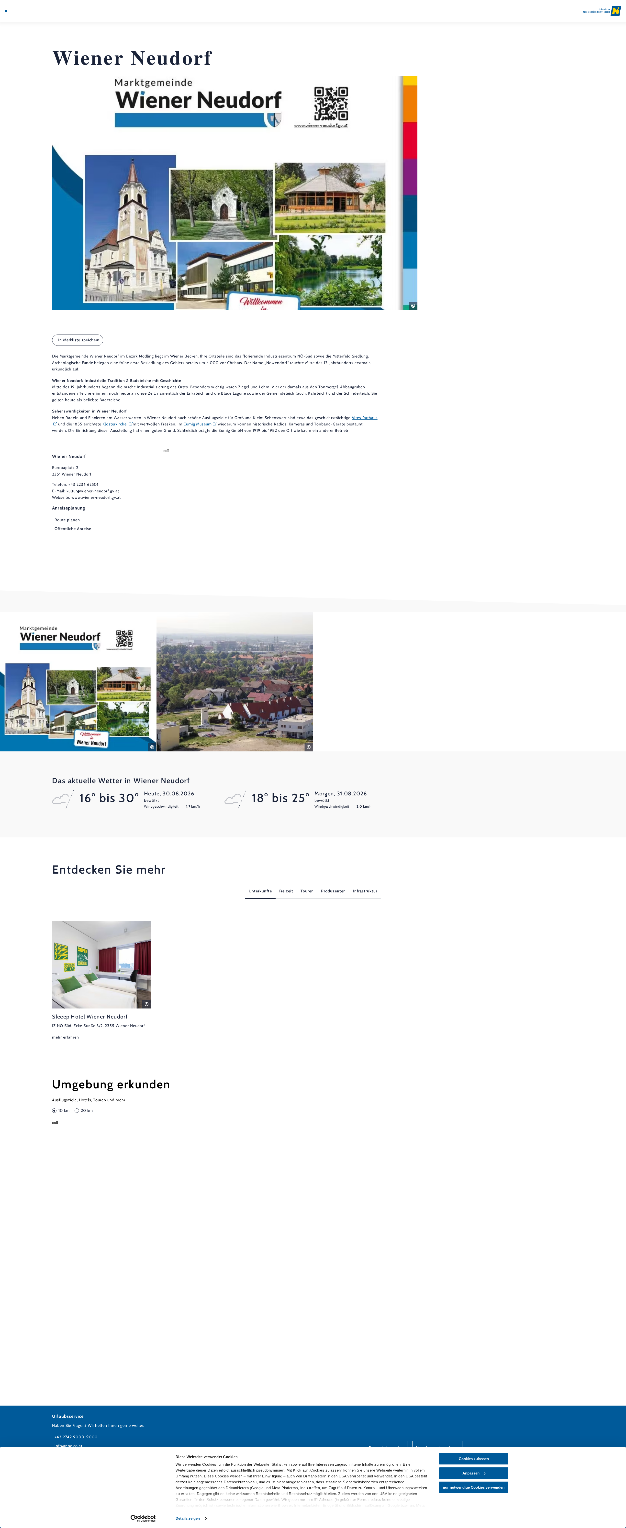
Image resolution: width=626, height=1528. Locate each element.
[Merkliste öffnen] (27, 11)
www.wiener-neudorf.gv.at (96, 497)
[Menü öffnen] (6, 11)
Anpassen (471, 1473)
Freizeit (286, 891)
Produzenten (333, 891)
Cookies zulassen (474, 1459)
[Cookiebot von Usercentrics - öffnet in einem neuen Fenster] (143, 1518)
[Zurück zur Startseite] (602, 11)
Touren (307, 891)
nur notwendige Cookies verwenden (473, 1487)
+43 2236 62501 (83, 484)
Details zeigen (188, 1518)
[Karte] (19, 11)
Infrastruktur (365, 891)
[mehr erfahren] (101, 980)
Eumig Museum (198, 424)
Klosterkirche (115, 424)
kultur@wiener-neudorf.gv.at (93, 491)
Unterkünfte (260, 891)
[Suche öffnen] (34, 11)
